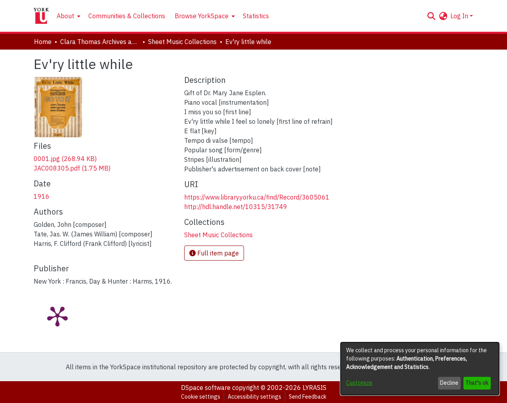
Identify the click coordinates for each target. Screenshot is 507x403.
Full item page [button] (217, 253)
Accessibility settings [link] (254, 396)
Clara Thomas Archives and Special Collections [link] (99, 42)
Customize (359, 382)
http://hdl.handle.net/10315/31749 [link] (235, 207)
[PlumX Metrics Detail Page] (57, 316)
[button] (431, 16)
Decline (449, 382)
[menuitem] (67, 16)
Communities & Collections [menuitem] (126, 16)
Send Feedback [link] (307, 396)
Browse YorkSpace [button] (202, 16)
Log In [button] (460, 16)
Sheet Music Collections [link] (182, 42)
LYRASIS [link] (314, 387)
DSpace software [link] (206, 387)
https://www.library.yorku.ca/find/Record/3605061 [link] (257, 197)
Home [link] (42, 42)
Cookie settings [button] (200, 396)
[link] (65, 159)
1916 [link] (42, 196)
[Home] (41, 16)
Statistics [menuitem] (256, 16)
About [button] (65, 16)
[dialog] (420, 368)
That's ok (476, 382)
